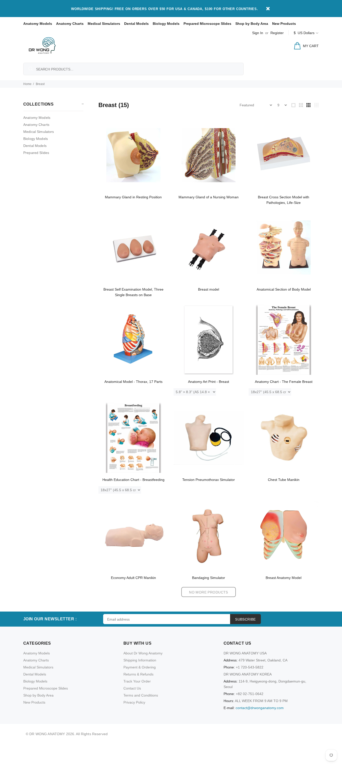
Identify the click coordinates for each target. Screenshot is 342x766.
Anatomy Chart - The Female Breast (283, 382)
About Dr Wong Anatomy (142, 653)
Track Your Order (137, 681)
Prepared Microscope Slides (207, 24)
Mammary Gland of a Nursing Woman (209, 197)
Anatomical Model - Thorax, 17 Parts (133, 382)
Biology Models (166, 24)
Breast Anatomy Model (283, 578)
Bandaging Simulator (208, 578)
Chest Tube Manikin (283, 480)
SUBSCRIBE (245, 619)
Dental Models (136, 24)
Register (277, 33)
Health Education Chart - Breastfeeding (133, 480)
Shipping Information (139, 660)
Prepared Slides (36, 153)
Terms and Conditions (140, 695)
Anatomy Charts (70, 24)
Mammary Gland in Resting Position (133, 197)
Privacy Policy (134, 702)
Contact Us (132, 688)
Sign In (257, 33)
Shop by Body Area (251, 24)
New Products (284, 24)
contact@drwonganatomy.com (260, 708)
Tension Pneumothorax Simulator (208, 480)
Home (27, 84)
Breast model (208, 289)
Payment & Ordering (139, 667)
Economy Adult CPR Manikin (133, 578)
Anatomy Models (37, 24)
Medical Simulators (104, 24)
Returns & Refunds (138, 674)
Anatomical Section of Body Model (284, 289)
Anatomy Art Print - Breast (208, 382)
